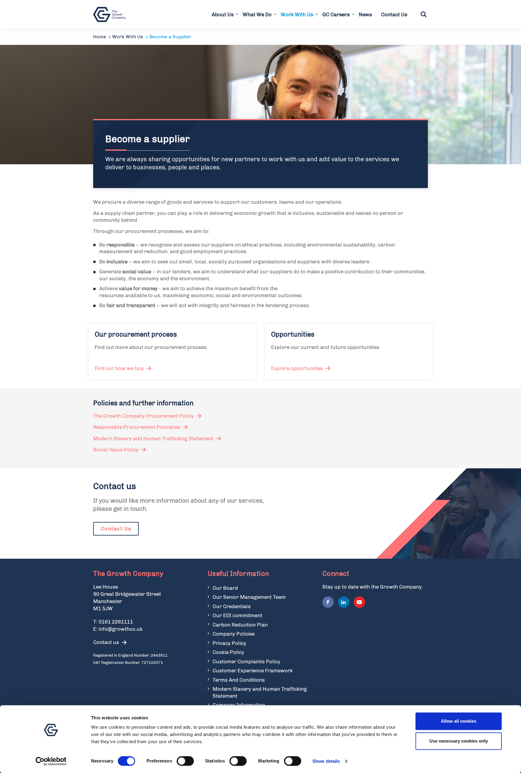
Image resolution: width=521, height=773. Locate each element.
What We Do (257, 14)
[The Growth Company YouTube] (359, 602)
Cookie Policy (228, 652)
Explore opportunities (297, 368)
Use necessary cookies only (458, 740)
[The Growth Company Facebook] (328, 602)
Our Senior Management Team (249, 597)
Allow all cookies (458, 721)
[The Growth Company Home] (110, 14)
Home (99, 36)
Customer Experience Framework (253, 671)
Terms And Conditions (239, 680)
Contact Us (394, 14)
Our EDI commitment (237, 615)
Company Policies (234, 634)
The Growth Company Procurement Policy (143, 416)
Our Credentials (232, 606)
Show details (326, 761)
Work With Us (297, 14)
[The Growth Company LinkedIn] (343, 602)
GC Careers (336, 14)
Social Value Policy (115, 450)
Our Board (225, 588)
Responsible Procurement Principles (136, 427)
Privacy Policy (229, 643)
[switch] (185, 761)
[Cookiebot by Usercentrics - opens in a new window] (51, 761)
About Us (223, 14)
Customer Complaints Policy (246, 661)
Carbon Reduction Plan (240, 625)
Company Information (239, 705)
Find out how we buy (119, 368)
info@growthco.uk (121, 629)
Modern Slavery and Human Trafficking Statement (153, 438)
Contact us (106, 642)
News (365, 14)
